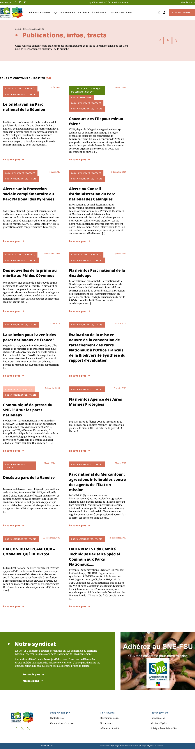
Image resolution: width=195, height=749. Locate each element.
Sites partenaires (182, 12)
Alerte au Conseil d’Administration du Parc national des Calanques (92, 193)
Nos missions (31, 680)
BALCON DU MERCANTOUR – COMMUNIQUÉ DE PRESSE (29, 551)
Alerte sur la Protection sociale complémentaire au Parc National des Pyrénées (28, 193)
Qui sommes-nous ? (64, 12)
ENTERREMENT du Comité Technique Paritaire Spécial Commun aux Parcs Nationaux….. (94, 556)
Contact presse (57, 718)
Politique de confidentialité (164, 728)
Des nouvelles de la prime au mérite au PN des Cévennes (30, 273)
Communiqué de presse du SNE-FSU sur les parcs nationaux (27, 409)
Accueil (18, 29)
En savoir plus (11, 159)
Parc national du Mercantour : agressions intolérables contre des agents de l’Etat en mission (97, 482)
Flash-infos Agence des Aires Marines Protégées (95, 402)
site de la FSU (188, 2)
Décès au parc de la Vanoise (29, 477)
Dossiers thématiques (121, 12)
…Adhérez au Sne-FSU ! (39, 12)
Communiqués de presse (62, 723)
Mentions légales (159, 723)
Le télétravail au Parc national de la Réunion (24, 107)
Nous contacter (158, 718)
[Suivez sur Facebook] (15, 2)
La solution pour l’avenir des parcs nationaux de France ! (29, 337)
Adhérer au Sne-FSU (110, 728)
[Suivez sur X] (20, 2)
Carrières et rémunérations (92, 12)
